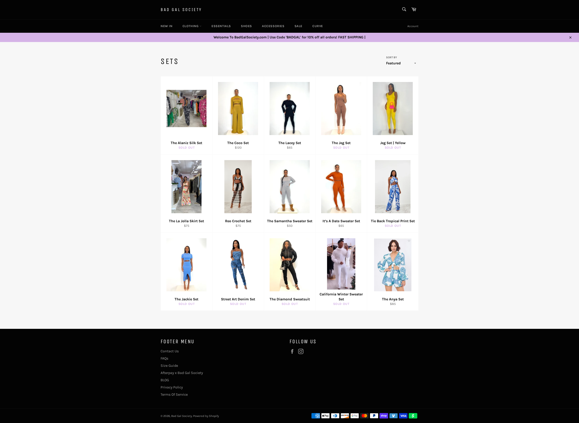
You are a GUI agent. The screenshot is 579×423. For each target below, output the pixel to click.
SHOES (246, 26)
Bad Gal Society (181, 9)
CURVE (317, 26)
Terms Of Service (174, 394)
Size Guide (169, 365)
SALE (298, 26)
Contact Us (170, 351)
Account (412, 26)
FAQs (164, 358)
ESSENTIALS (221, 26)
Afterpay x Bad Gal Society (182, 373)
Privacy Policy (172, 387)
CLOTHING (191, 26)
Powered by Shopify (206, 416)
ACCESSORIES (273, 26)
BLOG (165, 380)
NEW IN (167, 26)
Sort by (391, 57)
